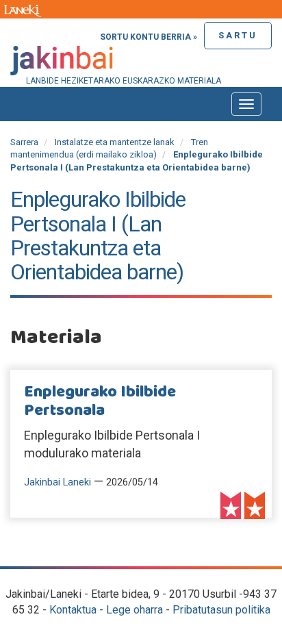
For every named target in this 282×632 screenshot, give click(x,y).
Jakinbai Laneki (57, 482)
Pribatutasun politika (221, 609)
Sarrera (24, 142)
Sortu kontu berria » (148, 37)
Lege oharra (134, 609)
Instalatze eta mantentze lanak (115, 142)
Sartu (237, 35)
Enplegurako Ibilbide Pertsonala (100, 401)
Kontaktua (73, 609)
